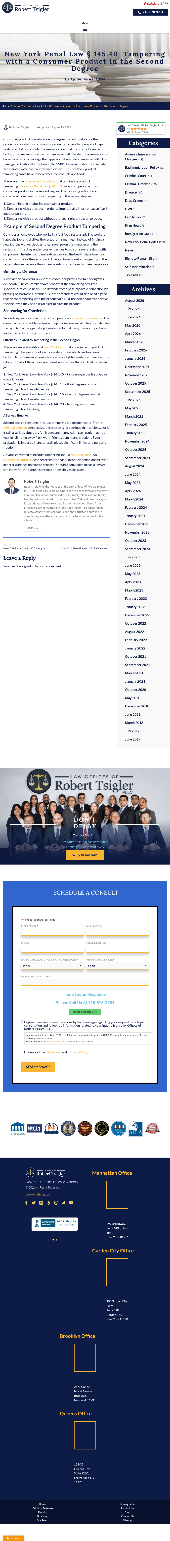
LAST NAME (94, 925)
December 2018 (137, 706)
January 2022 (135, 648)
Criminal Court (135, 176)
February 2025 (136, 425)
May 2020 (132, 698)
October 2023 (135, 541)
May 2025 (132, 408)
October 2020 (135, 690)
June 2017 (133, 739)
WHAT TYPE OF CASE (100, 959)
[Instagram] (56, 1202)
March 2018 (134, 723)
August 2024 (134, 466)
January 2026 (135, 358)
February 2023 (136, 598)
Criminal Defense (137, 184)
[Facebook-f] (26, 1202)
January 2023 (135, 607)
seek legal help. (81, 455)
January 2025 (135, 433)
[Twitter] (33, 1202)
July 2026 (132, 309)
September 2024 (137, 458)
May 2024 (132, 483)
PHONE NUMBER (96, 942)
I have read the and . (56, 1052)
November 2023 (137, 532)
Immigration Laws (138, 234)
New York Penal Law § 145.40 (40, 186)
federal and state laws (40, 181)
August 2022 (134, 632)
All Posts (32, 528)
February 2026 (136, 350)
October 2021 (135, 656)
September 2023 (137, 549)
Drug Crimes (134, 200)
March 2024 (134, 499)
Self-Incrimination (138, 267)
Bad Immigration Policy (142, 167)
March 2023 (134, 590)
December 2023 (137, 524)
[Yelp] (48, 1202)
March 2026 (134, 342)
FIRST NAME (29, 925)
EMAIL (25, 942)
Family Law (133, 217)
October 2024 (135, 449)
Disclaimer (53, 1052)
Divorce (131, 192)
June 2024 (133, 474)
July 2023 (132, 557)
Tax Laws (131, 275)
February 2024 (136, 507)
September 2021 (137, 665)
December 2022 (137, 615)
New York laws (54, 347)
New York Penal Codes (141, 242)
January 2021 (135, 681)
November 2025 (137, 375)
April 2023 (133, 582)
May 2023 (132, 574)
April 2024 (133, 491)
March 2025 (134, 416)
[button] (85, 29)
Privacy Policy (54, 1041)
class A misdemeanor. (87, 318)
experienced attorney (18, 460)
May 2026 (132, 325)
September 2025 (137, 392)
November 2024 (137, 441)
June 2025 (133, 400)
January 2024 (135, 516)
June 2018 (133, 714)
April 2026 (133, 334)
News (129, 250)
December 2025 (137, 367)
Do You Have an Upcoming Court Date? (49, 959)
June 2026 (133, 317)
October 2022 (135, 623)
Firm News (133, 225)
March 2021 (134, 673)
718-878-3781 (101, 1002)
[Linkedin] (41, 1202)
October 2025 (135, 383)
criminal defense (15, 427)
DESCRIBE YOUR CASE (35, 976)
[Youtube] (71, 1202)
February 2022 (136, 640)
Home (6, 106)
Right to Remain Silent (141, 258)
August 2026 (134, 300)
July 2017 (132, 731)
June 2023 (133, 565)
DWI (128, 209)
